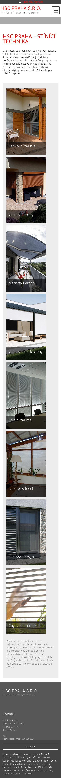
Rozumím (30, 746)
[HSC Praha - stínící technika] (25, 10)
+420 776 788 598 (32, 1)
